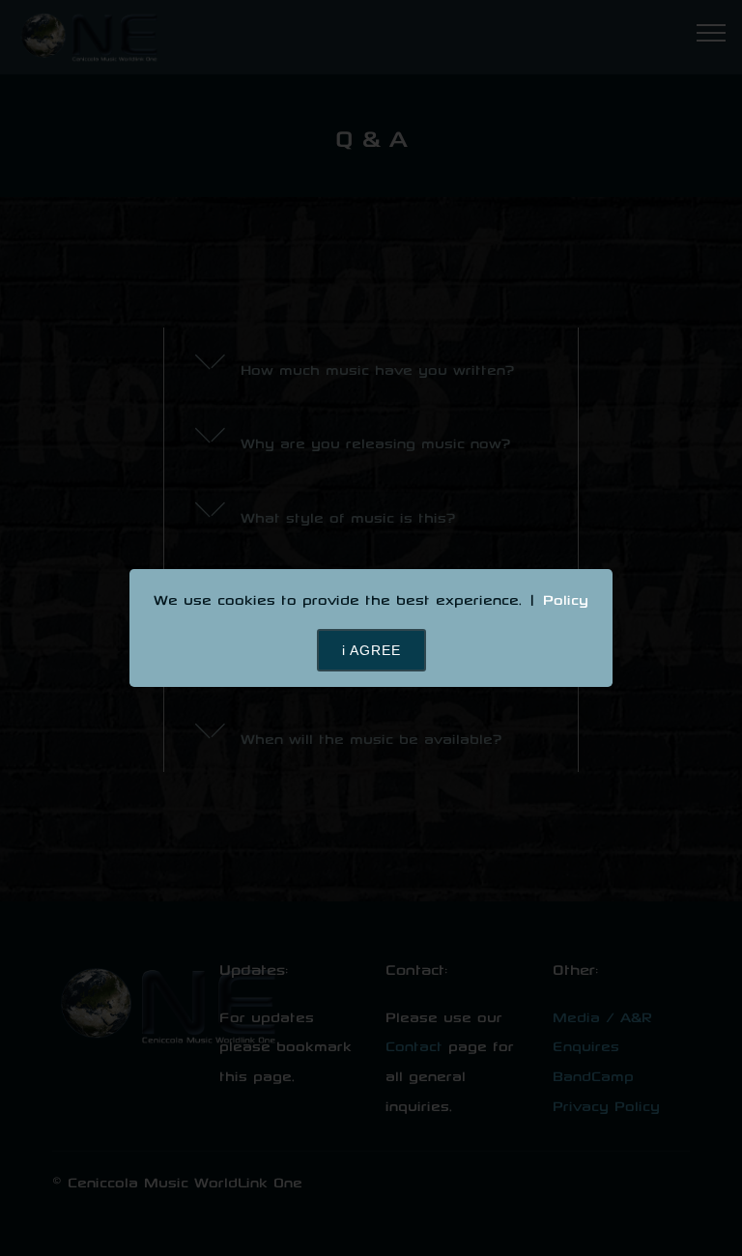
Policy (565, 599)
